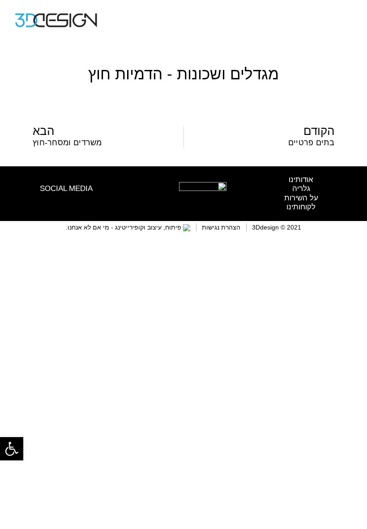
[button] (345, 20)
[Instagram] (72, 200)
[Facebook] (60, 200)
